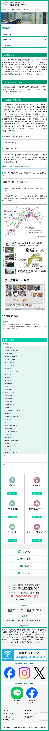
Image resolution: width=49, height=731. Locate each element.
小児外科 (8, 434)
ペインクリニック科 (11, 371)
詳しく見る (12, 494)
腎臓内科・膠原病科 (11, 416)
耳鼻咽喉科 (8, 389)
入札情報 (7, 717)
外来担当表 (26, 552)
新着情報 (30, 710)
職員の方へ (30, 717)
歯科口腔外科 (9, 392)
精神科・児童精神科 (11, 350)
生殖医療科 (8, 428)
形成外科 (8, 449)
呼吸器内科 (8, 395)
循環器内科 (8, 401)
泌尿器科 (8, 413)
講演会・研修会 (26, 559)
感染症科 (8, 380)
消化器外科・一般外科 (12, 410)
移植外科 (8, 419)
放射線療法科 (9, 362)
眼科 (6, 386)
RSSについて (9, 720)
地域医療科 (8, 353)
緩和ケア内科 (9, 365)
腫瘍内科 (8, 368)
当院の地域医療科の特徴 (9, 45)
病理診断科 (8, 377)
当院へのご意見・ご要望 (35, 713)
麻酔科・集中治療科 (11, 440)
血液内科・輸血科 (11, 356)
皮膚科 (7, 443)
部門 (4, 464)
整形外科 (8, 446)
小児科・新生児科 (11, 431)
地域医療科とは (7, 34)
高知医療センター (14, 4)
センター (6, 460)
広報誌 (26, 566)
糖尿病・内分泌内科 (11, 359)
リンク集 (7, 710)
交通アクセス (8, 713)
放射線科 (8, 374)
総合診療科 (8, 347)
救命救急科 (8, 437)
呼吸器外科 (8, 398)
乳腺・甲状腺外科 (11, 452)
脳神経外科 (8, 383)
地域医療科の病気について (9, 39)
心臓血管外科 (9, 404)
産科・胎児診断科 (11, 425)
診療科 (5, 344)
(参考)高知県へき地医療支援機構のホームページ (18, 166)
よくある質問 (26, 573)
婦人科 (7, 422)
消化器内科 (8, 407)
